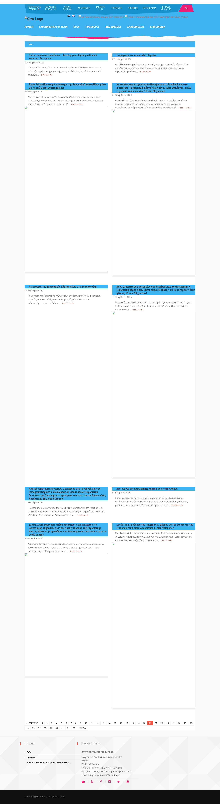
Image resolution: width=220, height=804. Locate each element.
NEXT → (82, 728)
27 (185, 723)
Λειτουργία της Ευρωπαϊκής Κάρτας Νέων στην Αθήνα (146, 488)
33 (51, 728)
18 (133, 723)
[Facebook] (101, 781)
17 (127, 723)
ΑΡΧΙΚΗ (29, 26)
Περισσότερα (46, 75)
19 (138, 723)
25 (173, 723)
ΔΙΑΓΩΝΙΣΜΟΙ (113, 26)
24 (168, 723)
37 (74, 728)
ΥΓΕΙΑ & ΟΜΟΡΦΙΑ (67, 8)
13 (103, 723)
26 (179, 723)
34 (57, 728)
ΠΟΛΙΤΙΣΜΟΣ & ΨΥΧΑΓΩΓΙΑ (34, 8)
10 (86, 723)
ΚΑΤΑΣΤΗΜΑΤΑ (149, 8)
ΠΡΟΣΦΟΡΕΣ (93, 26)
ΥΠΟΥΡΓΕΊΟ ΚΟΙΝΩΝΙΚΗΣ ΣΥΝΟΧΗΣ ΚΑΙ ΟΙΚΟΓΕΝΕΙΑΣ (49, 763)
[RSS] (93, 781)
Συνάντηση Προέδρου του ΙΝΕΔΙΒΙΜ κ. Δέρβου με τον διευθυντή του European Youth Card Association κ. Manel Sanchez (154, 526)
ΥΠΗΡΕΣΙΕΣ (133, 8)
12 (98, 723)
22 (156, 723)
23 (162, 723)
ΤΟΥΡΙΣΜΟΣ (116, 8)
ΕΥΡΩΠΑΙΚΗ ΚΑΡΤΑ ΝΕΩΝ (53, 26)
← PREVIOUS (32, 723)
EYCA (76, 26)
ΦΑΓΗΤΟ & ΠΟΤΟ (100, 8)
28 (191, 723)
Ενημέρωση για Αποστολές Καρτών (136, 55)
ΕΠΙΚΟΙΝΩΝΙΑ (157, 26)
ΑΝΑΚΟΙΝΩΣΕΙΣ (135, 26)
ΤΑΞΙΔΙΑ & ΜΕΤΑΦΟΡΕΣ (166, 8)
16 (121, 723)
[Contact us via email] (85, 781)
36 (68, 728)
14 (109, 723)
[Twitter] (119, 781)
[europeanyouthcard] (34, 18)
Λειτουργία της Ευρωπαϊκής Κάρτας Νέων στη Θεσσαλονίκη (63, 286)
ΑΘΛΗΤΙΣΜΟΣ (84, 8)
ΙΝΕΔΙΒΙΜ (31, 757)
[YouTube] (128, 781)
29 (27, 728)
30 (33, 728)
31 (39, 728)
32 (45, 728)
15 (115, 723)
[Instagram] (110, 781)
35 (63, 728)
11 (92, 723)
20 (144, 723)
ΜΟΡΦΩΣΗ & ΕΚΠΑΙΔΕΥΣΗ (50, 8)
